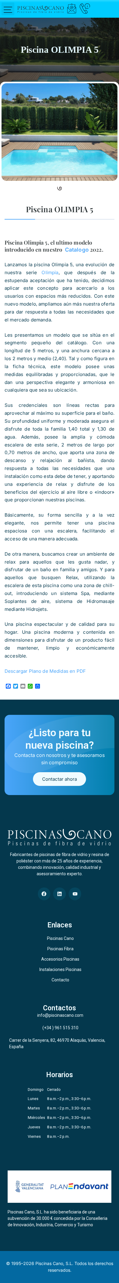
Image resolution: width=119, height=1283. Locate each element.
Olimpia (49, 272)
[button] (8, 8)
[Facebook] (44, 893)
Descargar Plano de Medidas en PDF (45, 671)
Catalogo (76, 249)
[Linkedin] (59, 893)
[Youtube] (75, 893)
